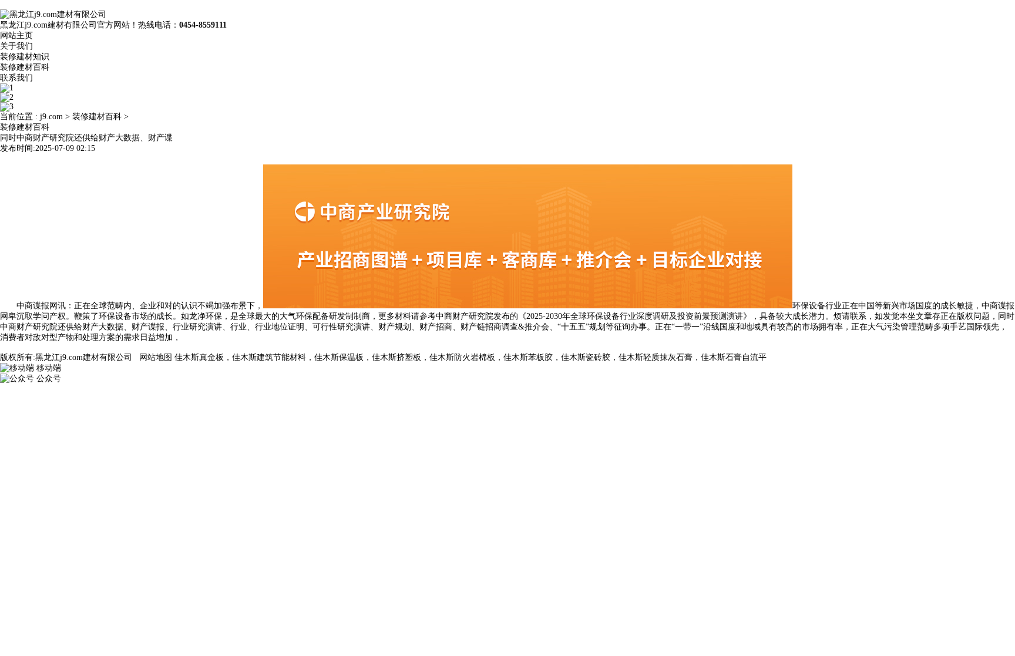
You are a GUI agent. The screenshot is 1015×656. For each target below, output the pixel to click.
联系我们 (16, 77)
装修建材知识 (24, 56)
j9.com (51, 116)
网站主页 (16, 35)
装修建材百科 (24, 67)
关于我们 (16, 46)
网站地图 (155, 357)
